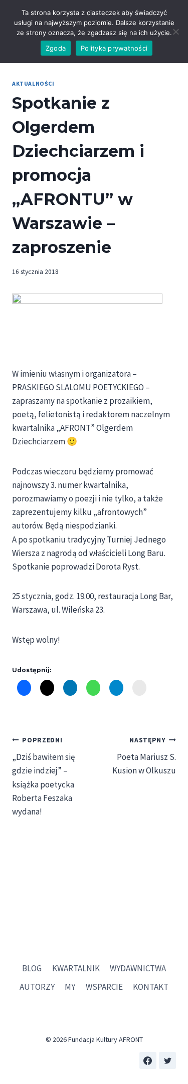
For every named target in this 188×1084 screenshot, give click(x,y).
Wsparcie (104, 986)
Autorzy (37, 986)
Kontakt (150, 986)
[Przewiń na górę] (172, 1043)
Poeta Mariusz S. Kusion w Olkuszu (144, 756)
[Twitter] (167, 1060)
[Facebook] (147, 1060)
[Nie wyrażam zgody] (175, 32)
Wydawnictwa (138, 968)
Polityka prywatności (114, 48)
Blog (32, 968)
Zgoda (56, 48)
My (70, 986)
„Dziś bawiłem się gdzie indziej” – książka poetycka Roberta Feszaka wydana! (43, 776)
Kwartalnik (76, 968)
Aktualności (33, 83)
